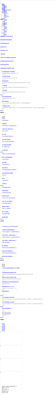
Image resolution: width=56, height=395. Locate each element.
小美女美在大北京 (4, 183)
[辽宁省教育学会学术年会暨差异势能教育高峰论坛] (10, 226)
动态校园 (3, 10)
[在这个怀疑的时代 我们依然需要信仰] (8, 141)
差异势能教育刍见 (4, 123)
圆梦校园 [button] (3, 21)
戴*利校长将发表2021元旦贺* (4, 50)
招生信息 (5, 20)
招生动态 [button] (3, 18)
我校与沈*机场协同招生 (5, 101)
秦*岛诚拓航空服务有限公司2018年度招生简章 (8, 71)
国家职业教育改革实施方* (5, 291)
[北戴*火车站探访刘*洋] (6, 164)
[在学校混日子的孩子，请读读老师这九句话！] (9, 125)
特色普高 (5, 15)
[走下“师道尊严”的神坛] (6, 146)
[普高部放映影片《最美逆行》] (7, 203)
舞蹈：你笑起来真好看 (5, 245)
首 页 (3, 4)
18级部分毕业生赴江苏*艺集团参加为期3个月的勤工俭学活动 (8, 57)
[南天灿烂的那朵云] (5, 159)
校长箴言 (5, 6)
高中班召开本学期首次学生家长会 (4, 64)
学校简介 (5, 5)
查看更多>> (2, 110)
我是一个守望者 (4, 134)
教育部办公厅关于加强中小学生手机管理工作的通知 (9, 277)
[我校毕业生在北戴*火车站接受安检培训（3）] (9, 247)
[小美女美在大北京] (5, 180)
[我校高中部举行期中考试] (6, 187)
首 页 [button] (3, 3)
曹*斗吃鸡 (3, 178)
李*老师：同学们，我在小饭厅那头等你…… (7, 201)
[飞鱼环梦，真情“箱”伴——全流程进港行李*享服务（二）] (11, 231)
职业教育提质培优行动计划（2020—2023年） (8, 286)
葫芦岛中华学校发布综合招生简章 (6, 96)
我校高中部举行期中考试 (5, 190)
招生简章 (5, 19)
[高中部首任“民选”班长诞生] (6, 192)
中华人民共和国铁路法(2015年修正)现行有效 (8, 297)
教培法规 (5, 26)
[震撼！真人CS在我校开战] (6, 208)
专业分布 (3, 6)
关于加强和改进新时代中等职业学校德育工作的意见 (9, 272)
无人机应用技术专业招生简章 (6, 76)
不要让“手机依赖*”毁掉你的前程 (6, 139)
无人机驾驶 (5, 13)
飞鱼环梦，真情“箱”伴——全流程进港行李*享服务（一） (9, 240)
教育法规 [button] (3, 25)
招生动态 (3, 7)
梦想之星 (5, 22)
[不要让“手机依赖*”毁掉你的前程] (7, 136)
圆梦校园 (3, 8)
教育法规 (3, 9)
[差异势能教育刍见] (5, 120)
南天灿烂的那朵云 (4, 162)
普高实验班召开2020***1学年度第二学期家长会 (6, 36)
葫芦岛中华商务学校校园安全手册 (6, 308)
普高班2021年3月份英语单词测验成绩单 (7, 157)
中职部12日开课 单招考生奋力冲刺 (4, 43)
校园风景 (5, 24)
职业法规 (5, 27)
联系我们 (3, 11)
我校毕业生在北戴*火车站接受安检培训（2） (8, 256)
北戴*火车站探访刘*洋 (5, 167)
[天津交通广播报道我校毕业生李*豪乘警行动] (9, 169)
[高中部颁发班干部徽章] (6, 213)
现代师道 (5, 23)
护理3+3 (5, 14)
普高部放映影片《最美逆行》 (5, 206)
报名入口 (3, 12)
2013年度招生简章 (4, 90)
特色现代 (3, 5)
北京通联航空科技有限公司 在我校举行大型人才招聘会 (7, 68)
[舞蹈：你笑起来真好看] (6, 242)
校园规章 (5, 28)
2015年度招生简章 (4, 85)
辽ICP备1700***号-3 (5, 391)
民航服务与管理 (6, 16)
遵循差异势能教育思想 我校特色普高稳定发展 (6, 39)
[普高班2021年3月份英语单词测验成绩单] (8, 153)
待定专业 (5, 17)
